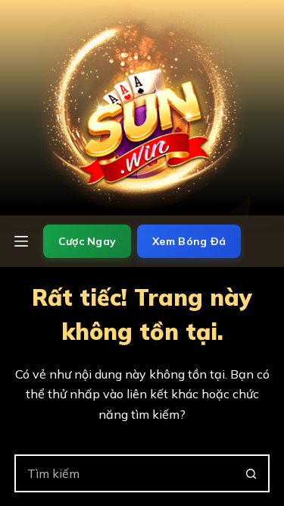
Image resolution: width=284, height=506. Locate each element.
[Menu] (21, 241)
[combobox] (125, 473)
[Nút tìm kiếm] (250, 473)
